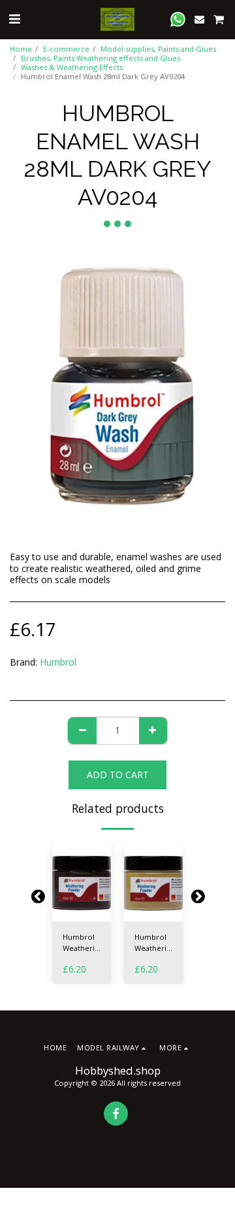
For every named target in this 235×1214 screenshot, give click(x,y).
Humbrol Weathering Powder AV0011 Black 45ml (83, 943)
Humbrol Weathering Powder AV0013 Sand (154, 943)
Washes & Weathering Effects (72, 67)
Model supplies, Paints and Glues (158, 49)
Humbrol (58, 662)
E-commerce (66, 49)
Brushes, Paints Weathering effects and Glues (100, 58)
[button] (14, 18)
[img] (81, 882)
